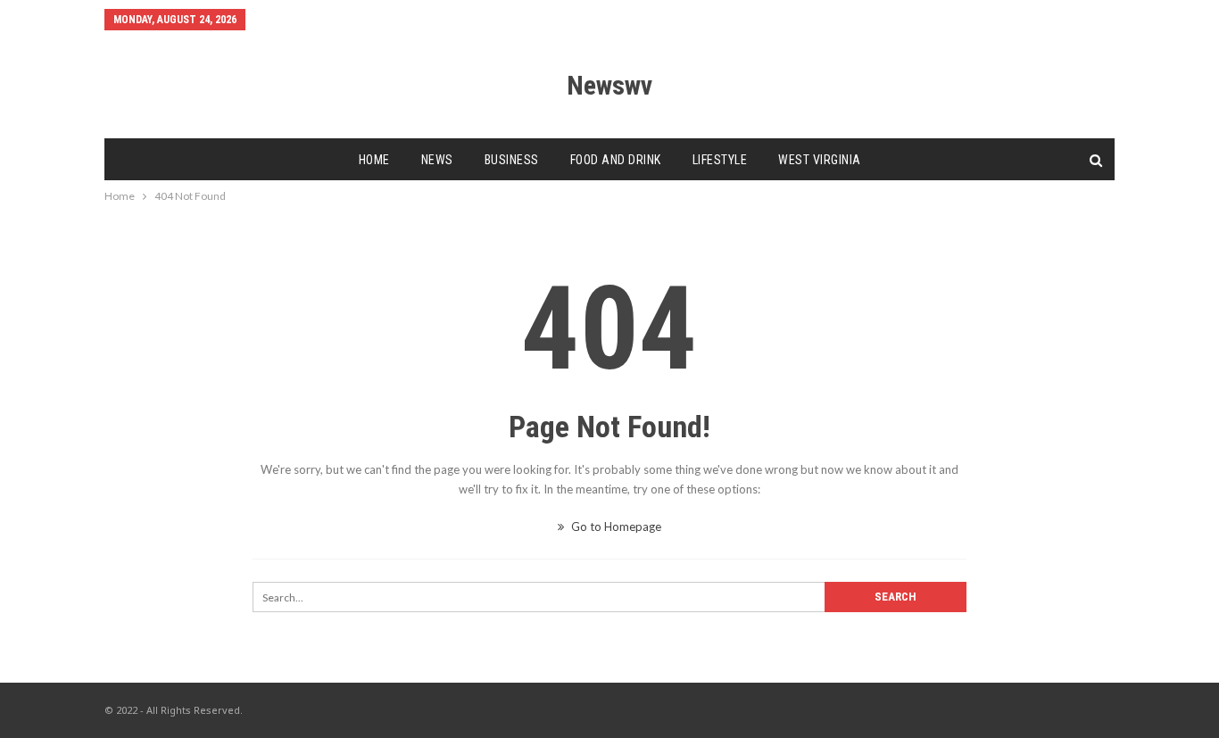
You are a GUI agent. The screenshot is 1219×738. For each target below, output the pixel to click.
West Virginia (819, 160)
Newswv (609, 85)
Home (374, 160)
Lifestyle (720, 160)
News (437, 160)
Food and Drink (615, 160)
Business (512, 160)
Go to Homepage (614, 526)
